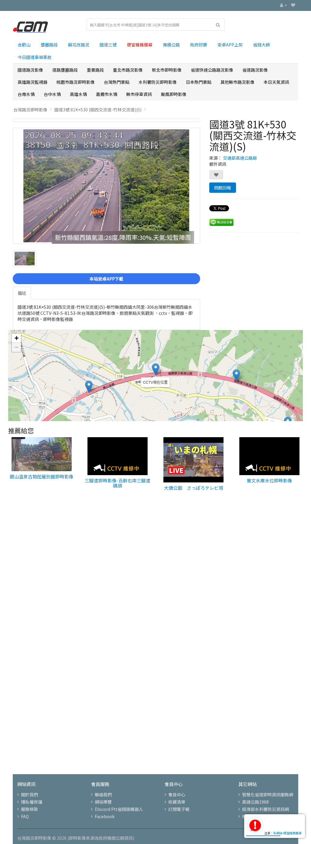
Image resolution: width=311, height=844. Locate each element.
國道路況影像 (30, 70)
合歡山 (24, 45)
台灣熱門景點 (116, 82)
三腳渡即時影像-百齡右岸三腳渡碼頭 (117, 483)
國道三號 (108, 45)
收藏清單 (176, 802)
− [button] (17, 347)
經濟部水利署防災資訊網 (265, 809)
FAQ (25, 816)
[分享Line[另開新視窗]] (221, 222)
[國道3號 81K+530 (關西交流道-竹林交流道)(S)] (106, 120)
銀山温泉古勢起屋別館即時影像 (41, 476)
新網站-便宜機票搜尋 (287, 833)
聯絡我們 (103, 794)
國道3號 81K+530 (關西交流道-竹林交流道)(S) (98, 110)
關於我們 (29, 794)
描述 (22, 293)
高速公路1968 (255, 802)
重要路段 (95, 70)
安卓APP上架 (230, 45)
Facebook (104, 816)
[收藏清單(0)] (293, 5)
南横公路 (171, 45)
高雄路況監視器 (32, 82)
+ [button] (17, 338)
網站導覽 (103, 802)
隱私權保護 (31, 802)
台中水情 (52, 94)
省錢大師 (261, 45)
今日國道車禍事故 (35, 57)
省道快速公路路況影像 (212, 70)
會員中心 (176, 794)
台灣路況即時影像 (30, 110)
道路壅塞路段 (65, 70)
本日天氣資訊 (276, 82)
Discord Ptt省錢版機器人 (119, 809)
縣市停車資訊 (139, 94)
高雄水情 (78, 94)
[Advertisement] (155, 585)
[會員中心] (283, 5)
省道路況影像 (255, 70)
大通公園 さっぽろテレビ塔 (193, 488)
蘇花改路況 (78, 45)
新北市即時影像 (167, 70)
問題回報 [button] (222, 188)
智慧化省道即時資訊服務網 (267, 794)
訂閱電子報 (179, 809)
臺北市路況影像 (128, 70)
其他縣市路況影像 (237, 82)
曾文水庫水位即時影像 (269, 480)
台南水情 (26, 94)
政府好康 (198, 45)
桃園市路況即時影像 (75, 82)
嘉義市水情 (106, 94)
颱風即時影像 (173, 94)
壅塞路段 (49, 45)
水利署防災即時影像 (157, 82)
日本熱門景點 (198, 82)
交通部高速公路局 (240, 158)
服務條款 (29, 809)
